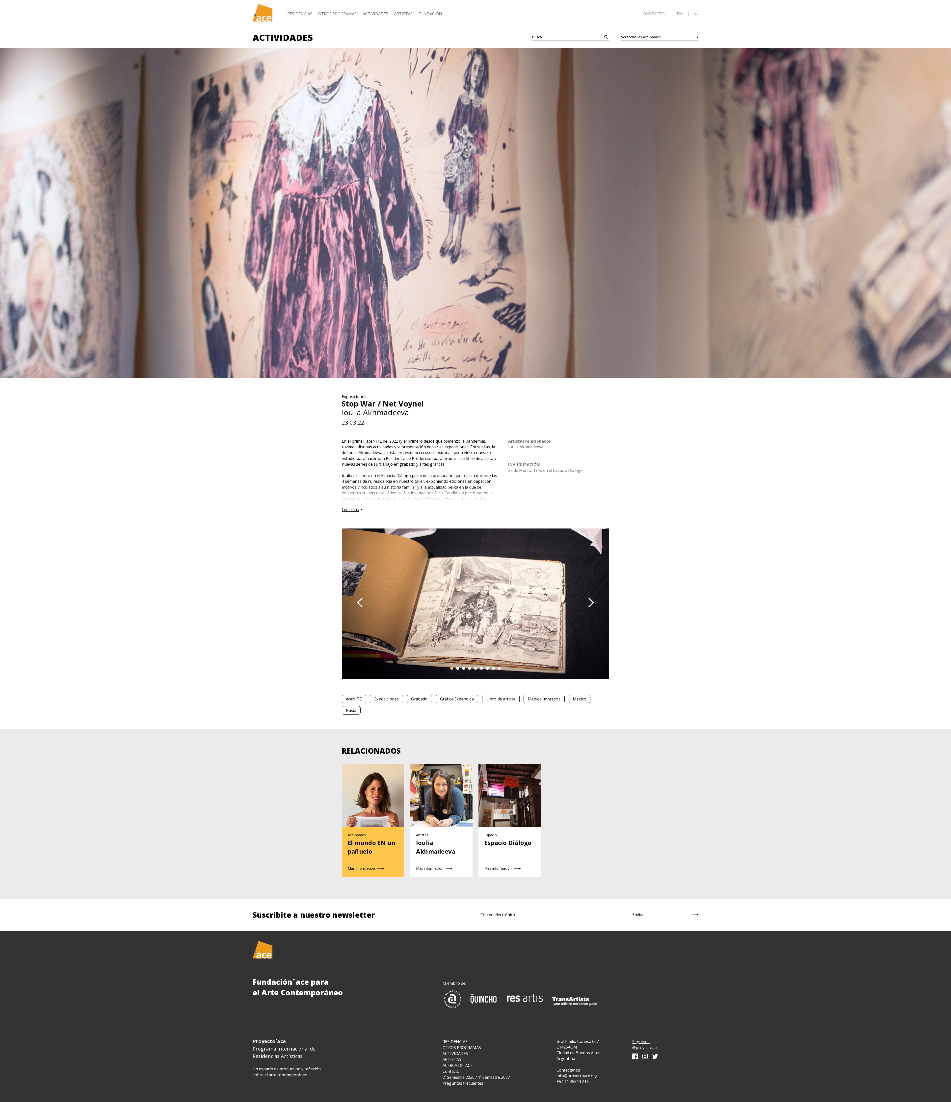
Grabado (419, 699)
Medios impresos (544, 699)
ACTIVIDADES (455, 1053)
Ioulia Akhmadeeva (525, 447)
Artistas (403, 14)
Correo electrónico (497, 914)
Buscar (537, 37)
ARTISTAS (452, 1059)
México (579, 699)
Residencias (299, 14)
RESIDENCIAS (455, 1041)
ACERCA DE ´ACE (458, 1065)
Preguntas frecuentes (463, 1083)
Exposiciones (386, 699)
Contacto (654, 14)
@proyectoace (645, 1047)
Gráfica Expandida (457, 699)
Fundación (430, 14)
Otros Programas (337, 14)
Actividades (375, 14)
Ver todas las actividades (641, 37)
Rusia (351, 710)
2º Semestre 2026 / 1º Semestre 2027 (476, 1077)
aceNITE (354, 699)
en (679, 14)
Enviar (638, 914)
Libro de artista (501, 699)
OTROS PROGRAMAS (462, 1047)
